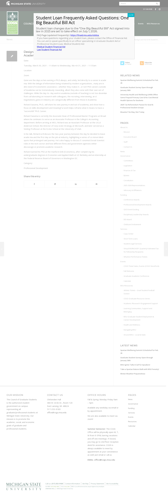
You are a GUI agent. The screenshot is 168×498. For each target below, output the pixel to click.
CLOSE (131, 15)
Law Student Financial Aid (49, 49)
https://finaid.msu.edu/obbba (84, 35)
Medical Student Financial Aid (51, 46)
